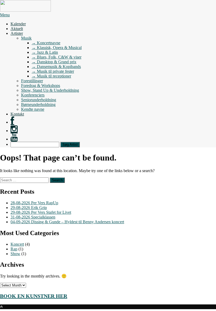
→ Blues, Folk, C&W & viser (56, 57)
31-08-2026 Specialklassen (33, 217)
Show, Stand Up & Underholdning (50, 90)
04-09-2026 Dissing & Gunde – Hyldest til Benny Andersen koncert (67, 222)
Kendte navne (32, 109)
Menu (5, 15)
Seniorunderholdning (38, 100)
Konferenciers (33, 95)
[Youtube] (14, 139)
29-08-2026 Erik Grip (29, 207)
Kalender (18, 24)
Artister (17, 33)
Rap (14, 249)
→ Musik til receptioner (51, 76)
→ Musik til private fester (53, 71)
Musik (26, 38)
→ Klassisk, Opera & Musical (57, 47)
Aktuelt (17, 28)
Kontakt (17, 114)
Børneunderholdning (38, 104)
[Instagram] (14, 130)
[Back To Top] (1, 306)
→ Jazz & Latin (45, 52)
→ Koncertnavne (46, 43)
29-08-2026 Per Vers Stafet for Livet (41, 212)
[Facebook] (12, 122)
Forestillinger (32, 81)
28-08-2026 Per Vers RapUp (34, 203)
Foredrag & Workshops (40, 85)
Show (15, 253)
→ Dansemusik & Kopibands (56, 66)
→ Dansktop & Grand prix (54, 62)
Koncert (17, 244)
